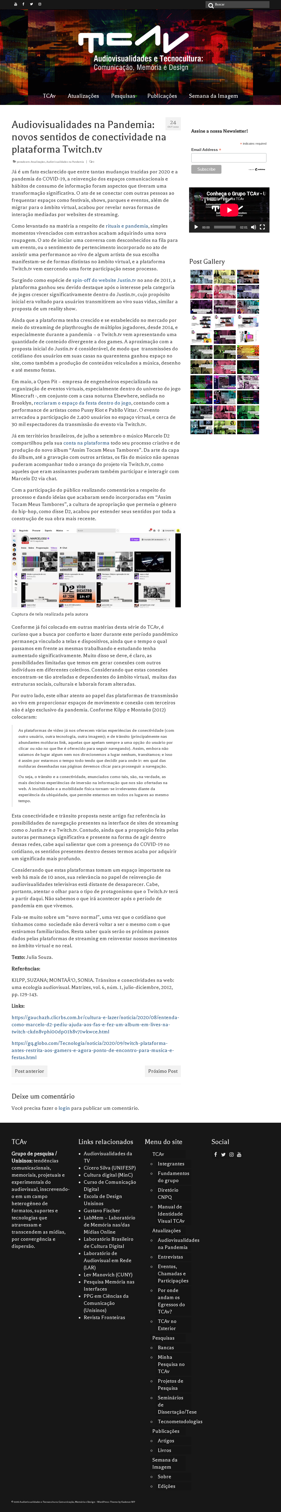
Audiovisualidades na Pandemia (65, 161)
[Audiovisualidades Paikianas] (224, 412)
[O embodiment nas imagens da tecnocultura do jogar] (247, 277)
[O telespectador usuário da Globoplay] (224, 292)
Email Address (206, 149)
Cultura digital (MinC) (108, 1175)
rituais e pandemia (127, 226)
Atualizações (38, 161)
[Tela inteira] (262, 227)
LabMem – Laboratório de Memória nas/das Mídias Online (109, 1225)
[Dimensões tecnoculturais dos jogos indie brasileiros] (224, 307)
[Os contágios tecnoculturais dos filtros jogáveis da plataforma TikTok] (200, 292)
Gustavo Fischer (102, 1211)
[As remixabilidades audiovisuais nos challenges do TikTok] (224, 427)
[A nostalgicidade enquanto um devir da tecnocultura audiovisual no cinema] (200, 352)
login (64, 1108)
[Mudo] (253, 227)
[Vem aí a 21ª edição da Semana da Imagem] (247, 337)
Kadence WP (128, 1501)
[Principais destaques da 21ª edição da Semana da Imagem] (200, 322)
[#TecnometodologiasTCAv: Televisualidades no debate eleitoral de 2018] (247, 427)
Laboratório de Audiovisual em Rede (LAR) (107, 1260)
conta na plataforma (86, 443)
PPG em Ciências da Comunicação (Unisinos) (106, 1303)
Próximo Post (163, 1071)
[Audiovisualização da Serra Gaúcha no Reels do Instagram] (247, 412)
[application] (229, 210)
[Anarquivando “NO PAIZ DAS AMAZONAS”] (247, 382)
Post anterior (29, 1071)
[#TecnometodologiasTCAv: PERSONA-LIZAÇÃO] (247, 397)
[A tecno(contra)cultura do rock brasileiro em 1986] (200, 412)
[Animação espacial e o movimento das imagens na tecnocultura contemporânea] (247, 292)
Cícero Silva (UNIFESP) (110, 1168)
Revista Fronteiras (104, 1317)
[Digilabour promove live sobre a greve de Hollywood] (247, 307)
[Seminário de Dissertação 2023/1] (200, 427)
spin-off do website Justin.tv (104, 280)
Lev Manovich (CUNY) (108, 1275)
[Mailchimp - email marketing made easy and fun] (257, 169)
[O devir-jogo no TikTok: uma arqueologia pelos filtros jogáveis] (224, 352)
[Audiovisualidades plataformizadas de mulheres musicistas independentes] (224, 277)
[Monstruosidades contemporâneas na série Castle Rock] (200, 277)
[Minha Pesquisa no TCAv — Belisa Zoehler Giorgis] (224, 382)
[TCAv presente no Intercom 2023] (247, 352)
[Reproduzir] (196, 227)
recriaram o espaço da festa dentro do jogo (82, 403)
